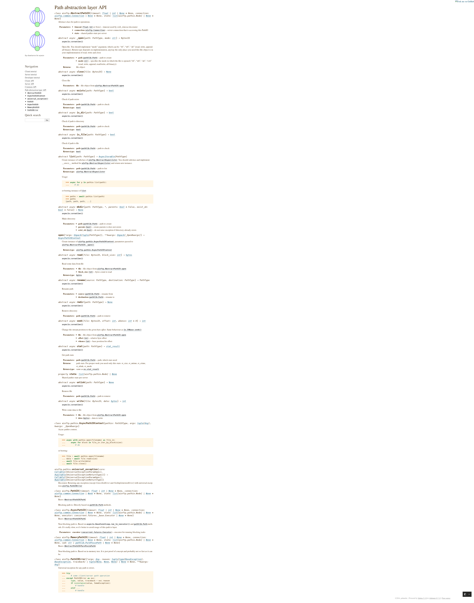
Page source (446, 598)
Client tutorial (31, 71)
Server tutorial (31, 74)
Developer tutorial (32, 77)
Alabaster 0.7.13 (435, 598)
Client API (29, 80)
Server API (29, 83)
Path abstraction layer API (35, 90)
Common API (30, 86)
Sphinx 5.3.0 (422, 598)
